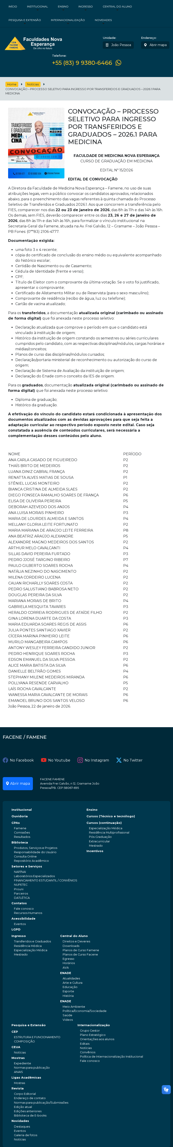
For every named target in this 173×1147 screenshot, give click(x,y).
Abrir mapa (158, 45)
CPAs (15, 823)
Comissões (22, 832)
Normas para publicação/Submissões (41, 1102)
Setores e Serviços (26, 866)
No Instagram (97, 760)
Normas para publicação (32, 1067)
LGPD (15, 929)
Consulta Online (25, 856)
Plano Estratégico (93, 1035)
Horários (69, 963)
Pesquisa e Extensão (25, 20)
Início (13, 6)
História (68, 995)
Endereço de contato (30, 1098)
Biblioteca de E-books (30, 1115)
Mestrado (96, 845)
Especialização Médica (105, 828)
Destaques (22, 1126)
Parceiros (21, 893)
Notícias (33, 84)
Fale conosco (24, 908)
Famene (20, 828)
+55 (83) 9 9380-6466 (82, 62)
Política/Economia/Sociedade (85, 1011)
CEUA (15, 1047)
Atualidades (71, 978)
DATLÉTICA (22, 897)
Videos (68, 1019)
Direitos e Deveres (76, 941)
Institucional (37, 6)
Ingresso (85, 6)
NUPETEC (20, 884)
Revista (17, 1088)
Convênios (87, 1052)
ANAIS (18, 1072)
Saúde (67, 1015)
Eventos (20, 924)
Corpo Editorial (25, 1094)
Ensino (63, 6)
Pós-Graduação (100, 837)
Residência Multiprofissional (109, 832)
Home (11, 84)
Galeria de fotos (25, 1135)
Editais (84, 1043)
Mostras (18, 1058)
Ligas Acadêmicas (26, 1077)
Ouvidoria (19, 816)
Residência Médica (28, 946)
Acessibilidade (23, 918)
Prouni (18, 889)
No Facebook (22, 760)
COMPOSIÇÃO (24, 1041)
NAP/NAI (20, 872)
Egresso (68, 958)
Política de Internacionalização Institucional (111, 1056)
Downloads (71, 946)
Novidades (103, 20)
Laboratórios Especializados (34, 876)
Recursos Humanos (28, 913)
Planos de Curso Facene (80, 954)
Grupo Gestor (90, 1030)
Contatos (19, 903)
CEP (14, 1031)
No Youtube (59, 760)
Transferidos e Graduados (32, 941)
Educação (70, 987)
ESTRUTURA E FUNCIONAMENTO (37, 1037)
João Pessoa (120, 45)
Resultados (22, 837)
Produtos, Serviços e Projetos (35, 848)
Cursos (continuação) (104, 823)
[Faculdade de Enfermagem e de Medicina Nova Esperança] (33, 42)
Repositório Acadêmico (31, 860)
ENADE (65, 973)
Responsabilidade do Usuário (35, 852)
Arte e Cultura (72, 982)
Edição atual (23, 1107)
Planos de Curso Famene (81, 950)
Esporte (68, 991)
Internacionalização (68, 20)
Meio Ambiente (74, 1006)
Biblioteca (19, 842)
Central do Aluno (117, 6)
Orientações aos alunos (97, 1039)
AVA (66, 967)
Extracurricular (99, 841)
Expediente (22, 1063)
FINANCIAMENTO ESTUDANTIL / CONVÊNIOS (45, 880)
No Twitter (133, 760)
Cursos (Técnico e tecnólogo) (110, 816)
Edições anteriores (27, 1111)
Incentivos (94, 851)
